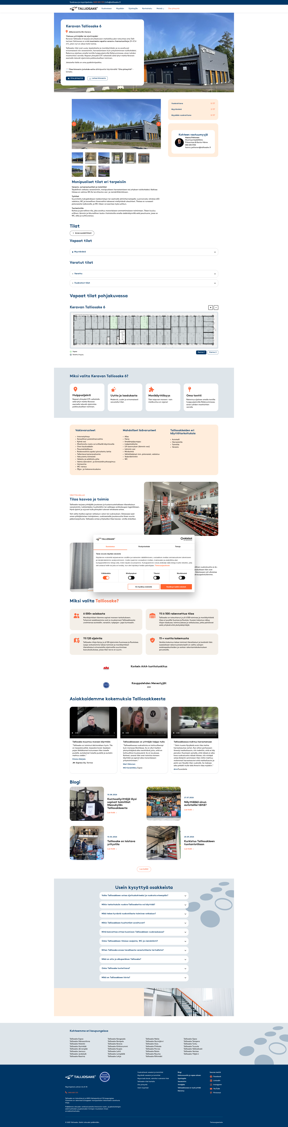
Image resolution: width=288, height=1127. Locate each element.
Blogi (179, 1072)
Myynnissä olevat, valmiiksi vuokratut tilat (153, 1078)
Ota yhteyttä (173, 9)
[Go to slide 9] (104, 171)
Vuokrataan (106, 9)
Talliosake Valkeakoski (193, 1049)
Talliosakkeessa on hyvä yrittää (189, 1088)
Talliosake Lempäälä (116, 1054)
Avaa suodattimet (83, 233)
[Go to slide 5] (130, 158)
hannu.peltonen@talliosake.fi (198, 147)
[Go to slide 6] (143, 158)
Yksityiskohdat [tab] (144, 546)
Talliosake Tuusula (191, 1046)
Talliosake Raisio (152, 1051)
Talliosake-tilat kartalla (146, 1081)
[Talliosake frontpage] (84, 9)
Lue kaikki (144, 869)
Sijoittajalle (182, 1078)
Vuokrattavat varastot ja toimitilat (150, 1072)
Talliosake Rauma (153, 1054)
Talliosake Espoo (76, 1039)
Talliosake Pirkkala (153, 1046)
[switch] (131, 578)
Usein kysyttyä (142, 1088)
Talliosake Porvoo (153, 1049)
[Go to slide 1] (77, 158)
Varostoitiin (182, 1081)
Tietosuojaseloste (162, 565)
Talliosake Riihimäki (154, 1056)
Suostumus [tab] (110, 546)
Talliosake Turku (190, 1044)
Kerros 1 (201, 352)
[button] (163, 9)
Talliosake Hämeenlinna (80, 1041)
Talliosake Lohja (114, 1056)
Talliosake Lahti (114, 1051)
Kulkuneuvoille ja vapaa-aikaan (189, 1075)
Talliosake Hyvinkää (78, 1046)
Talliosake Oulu (152, 1044)
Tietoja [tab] (177, 546)
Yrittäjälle (181, 1085)
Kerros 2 (212, 352)
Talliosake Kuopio (115, 1049)
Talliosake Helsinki (77, 1044)
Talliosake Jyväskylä (78, 1054)
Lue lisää (111, 813)
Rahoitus (181, 1091)
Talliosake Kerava (115, 1044)
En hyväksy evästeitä (143, 587)
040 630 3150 (190, 145)
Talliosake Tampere (192, 1041)
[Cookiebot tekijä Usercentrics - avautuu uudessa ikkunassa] (182, 539)
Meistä (159, 9)
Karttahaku (147, 9)
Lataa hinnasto (99, 78)
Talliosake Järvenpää (79, 1049)
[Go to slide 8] (90, 171)
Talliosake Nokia (152, 1039)
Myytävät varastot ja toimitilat (148, 1075)
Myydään (120, 9)
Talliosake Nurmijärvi (154, 1041)
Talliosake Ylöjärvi (191, 1054)
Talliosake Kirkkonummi (118, 1046)
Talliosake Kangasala (116, 1039)
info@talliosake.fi (113, 2)
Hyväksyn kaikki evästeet (176, 587)
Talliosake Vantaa (191, 1051)
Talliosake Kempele (116, 1041)
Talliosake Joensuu (77, 1051)
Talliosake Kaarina (77, 1056)
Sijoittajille (133, 9)
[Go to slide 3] (104, 158)
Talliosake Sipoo (190, 1039)
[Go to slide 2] (90, 158)
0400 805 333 (98, 2)
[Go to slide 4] (117, 158)
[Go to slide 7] (77, 171)
